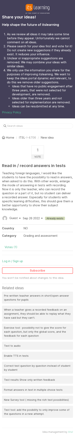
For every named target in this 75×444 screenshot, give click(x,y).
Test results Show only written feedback (29, 379)
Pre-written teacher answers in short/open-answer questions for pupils (36, 297)
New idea (47, 137)
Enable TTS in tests (16, 355)
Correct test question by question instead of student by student (37, 367)
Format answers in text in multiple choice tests (33, 389)
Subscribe (37, 270)
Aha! (70, 431)
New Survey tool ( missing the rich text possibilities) (36, 399)
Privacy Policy (11, 112)
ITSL (22, 137)
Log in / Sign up (12, 261)
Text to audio (12, 345)
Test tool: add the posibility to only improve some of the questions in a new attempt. (36, 411)
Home (10, 137)
